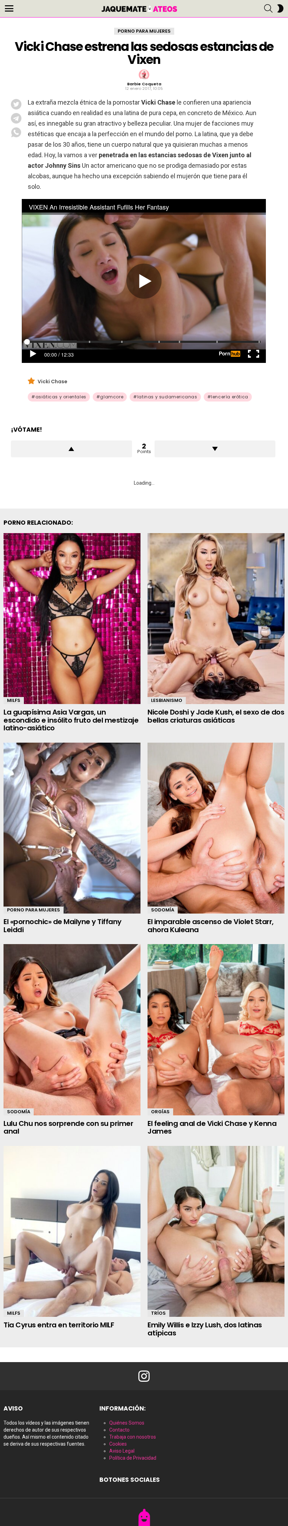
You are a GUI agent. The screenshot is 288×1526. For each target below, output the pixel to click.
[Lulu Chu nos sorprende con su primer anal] (72, 1029)
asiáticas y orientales (60, 397)
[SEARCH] (268, 8)
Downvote (215, 448)
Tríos (158, 1313)
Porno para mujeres (33, 910)
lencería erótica (229, 397)
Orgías (160, 1111)
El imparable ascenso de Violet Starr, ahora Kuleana (211, 926)
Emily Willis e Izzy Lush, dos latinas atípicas (205, 1329)
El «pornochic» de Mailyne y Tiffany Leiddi (63, 926)
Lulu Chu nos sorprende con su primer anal (68, 1127)
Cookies (118, 1444)
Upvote (71, 448)
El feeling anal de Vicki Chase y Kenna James (212, 1127)
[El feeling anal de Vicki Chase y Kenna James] (216, 1029)
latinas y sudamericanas (167, 397)
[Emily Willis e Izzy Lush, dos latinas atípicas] (216, 1231)
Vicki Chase (52, 381)
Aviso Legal (122, 1451)
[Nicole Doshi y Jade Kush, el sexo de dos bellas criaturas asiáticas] (216, 618)
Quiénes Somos (126, 1423)
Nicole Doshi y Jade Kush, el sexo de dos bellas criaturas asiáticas (216, 716)
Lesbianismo (166, 700)
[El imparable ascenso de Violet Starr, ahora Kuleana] (216, 828)
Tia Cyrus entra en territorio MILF (59, 1325)
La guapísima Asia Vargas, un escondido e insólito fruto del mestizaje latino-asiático (71, 720)
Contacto (119, 1430)
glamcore (111, 397)
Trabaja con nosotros (132, 1437)
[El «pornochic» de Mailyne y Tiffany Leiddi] (72, 828)
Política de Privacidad (132, 1458)
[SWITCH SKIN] (280, 8)
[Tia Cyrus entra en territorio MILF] (72, 1231)
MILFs (13, 700)
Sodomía (162, 910)
